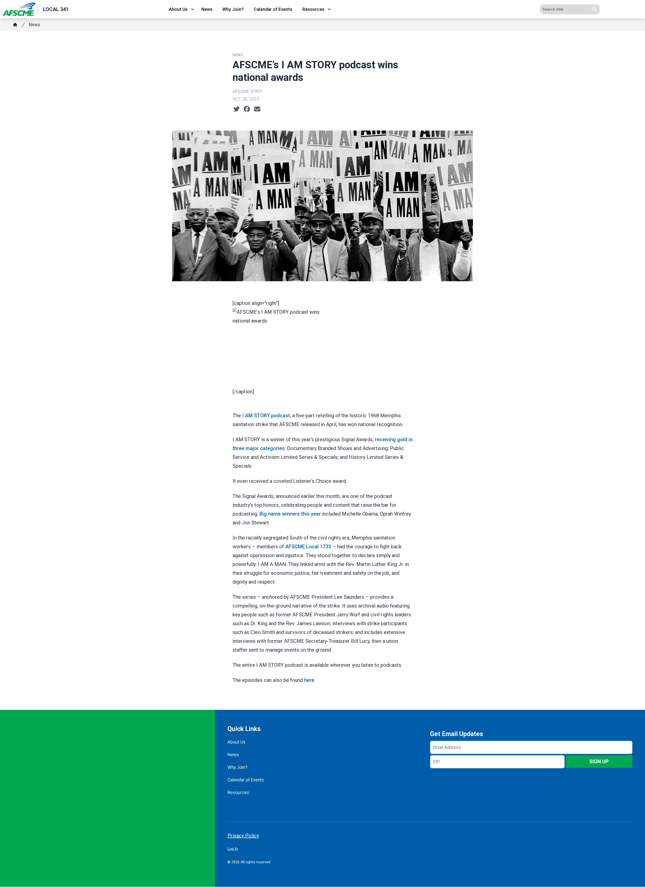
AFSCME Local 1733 (308, 547)
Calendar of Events (273, 9)
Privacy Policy (243, 836)
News (206, 9)
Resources (313, 9)
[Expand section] (192, 9)
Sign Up (599, 761)
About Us (178, 9)
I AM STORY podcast (266, 416)
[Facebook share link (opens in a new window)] (247, 109)
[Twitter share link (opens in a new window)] (236, 109)
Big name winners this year (290, 514)
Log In (233, 848)
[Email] (257, 109)
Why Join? (233, 9)
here (309, 680)
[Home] (15, 24)
